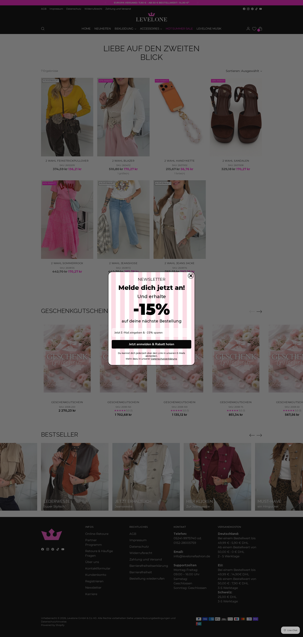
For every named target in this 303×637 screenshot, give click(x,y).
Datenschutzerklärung (164, 358)
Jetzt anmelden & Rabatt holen (151, 344)
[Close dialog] (191, 275)
